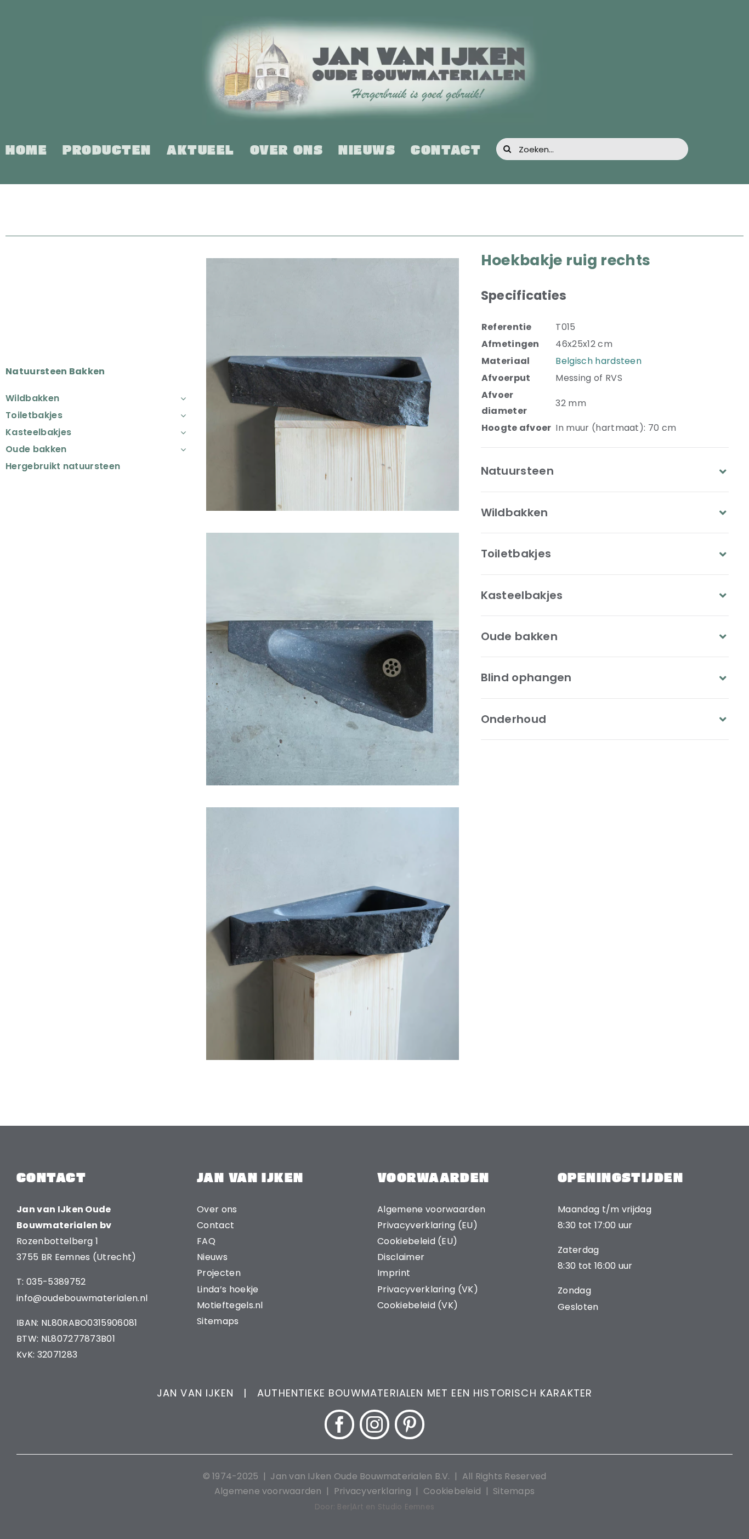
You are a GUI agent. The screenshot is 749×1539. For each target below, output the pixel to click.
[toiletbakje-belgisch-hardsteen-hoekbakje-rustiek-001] (332, 262)
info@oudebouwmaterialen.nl (81, 1298)
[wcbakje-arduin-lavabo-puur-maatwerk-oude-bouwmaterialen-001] (332, 537)
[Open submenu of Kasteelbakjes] (181, 432)
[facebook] (339, 1424)
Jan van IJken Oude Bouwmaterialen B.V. (361, 1476)
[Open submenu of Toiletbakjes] (181, 415)
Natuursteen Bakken (55, 371)
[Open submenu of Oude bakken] (181, 449)
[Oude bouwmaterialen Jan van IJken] (374, 20)
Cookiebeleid (452, 1491)
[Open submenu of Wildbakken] (181, 398)
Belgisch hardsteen (598, 361)
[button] (605, 471)
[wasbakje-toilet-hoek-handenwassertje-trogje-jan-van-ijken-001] (332, 811)
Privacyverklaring (372, 1491)
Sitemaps (514, 1491)
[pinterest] (409, 1424)
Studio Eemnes (406, 1507)
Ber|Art (350, 1507)
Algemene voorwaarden (268, 1491)
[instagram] (374, 1424)
